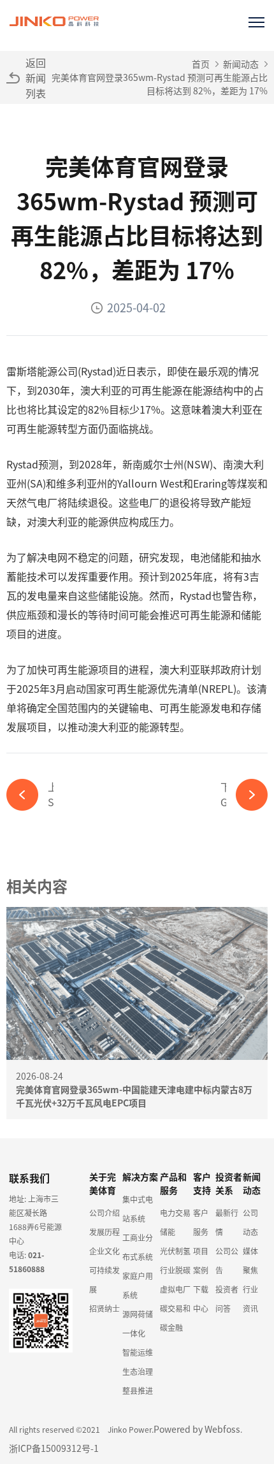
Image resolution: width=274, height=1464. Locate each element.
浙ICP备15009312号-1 (54, 1448)
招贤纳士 (104, 1308)
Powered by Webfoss (197, 1429)
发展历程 (104, 1231)
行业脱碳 (175, 1270)
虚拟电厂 (175, 1289)
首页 (201, 63)
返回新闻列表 (35, 78)
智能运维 (137, 1352)
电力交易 (175, 1212)
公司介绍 (104, 1212)
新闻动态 (241, 63)
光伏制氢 (175, 1250)
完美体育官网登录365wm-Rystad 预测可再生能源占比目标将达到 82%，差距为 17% (160, 84)
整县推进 (137, 1390)
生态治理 (137, 1371)
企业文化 (104, 1250)
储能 (167, 1231)
